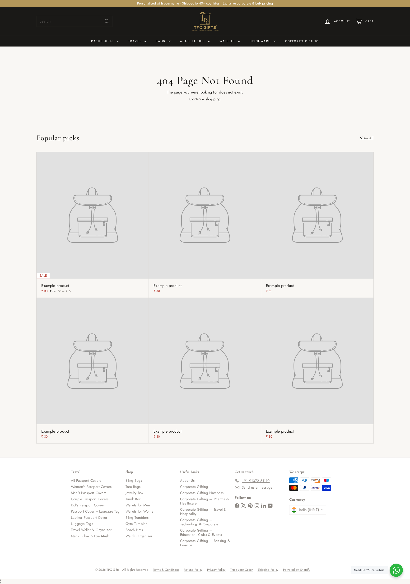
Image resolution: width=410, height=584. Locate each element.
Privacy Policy (216, 569)
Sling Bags (134, 480)
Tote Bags (133, 486)
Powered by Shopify (296, 569)
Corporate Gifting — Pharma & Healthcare (204, 501)
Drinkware (261, 41)
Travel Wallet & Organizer (91, 530)
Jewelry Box (134, 492)
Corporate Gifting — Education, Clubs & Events (201, 532)
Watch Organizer (139, 536)
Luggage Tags (82, 523)
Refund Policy (193, 569)
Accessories (193, 41)
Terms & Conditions (166, 569)
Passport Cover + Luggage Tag (95, 511)
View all (366, 138)
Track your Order (241, 569)
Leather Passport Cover (89, 517)
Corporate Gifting (302, 41)
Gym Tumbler (136, 523)
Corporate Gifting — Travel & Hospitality (203, 511)
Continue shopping (204, 99)
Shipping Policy (267, 569)
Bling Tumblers (137, 517)
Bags (161, 41)
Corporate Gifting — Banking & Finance (205, 543)
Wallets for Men (138, 505)
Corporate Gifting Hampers (202, 492)
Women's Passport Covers (91, 486)
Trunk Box (133, 499)
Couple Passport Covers (89, 499)
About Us (187, 480)
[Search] (106, 21)
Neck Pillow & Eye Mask (90, 536)
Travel (135, 41)
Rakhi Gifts (103, 41)
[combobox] (74, 21)
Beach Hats (134, 530)
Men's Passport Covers (88, 492)
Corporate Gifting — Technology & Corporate (199, 522)
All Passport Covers (86, 480)
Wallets (228, 41)
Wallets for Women (140, 511)
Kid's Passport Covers (88, 505)
